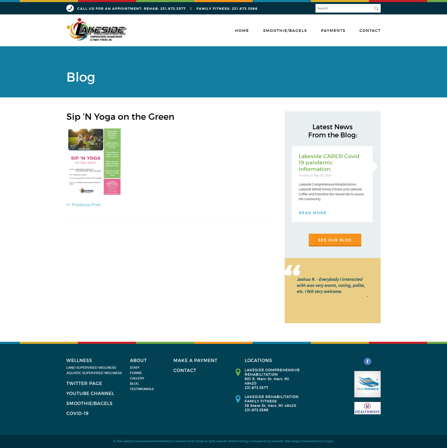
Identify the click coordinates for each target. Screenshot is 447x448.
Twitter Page (84, 383)
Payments (333, 30)
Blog (134, 384)
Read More (313, 212)
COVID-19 (77, 413)
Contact (370, 30)
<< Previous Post (83, 204)
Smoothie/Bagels (285, 30)
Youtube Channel (90, 393)
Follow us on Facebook (367, 361)
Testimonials (142, 389)
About (138, 360)
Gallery (137, 378)
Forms (136, 373)
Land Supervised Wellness (91, 367)
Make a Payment (195, 360)
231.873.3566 (245, 9)
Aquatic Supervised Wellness (94, 373)
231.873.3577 (173, 9)
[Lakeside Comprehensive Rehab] (97, 29)
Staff (135, 367)
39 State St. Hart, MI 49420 (270, 405)
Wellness (79, 360)
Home (242, 30)
